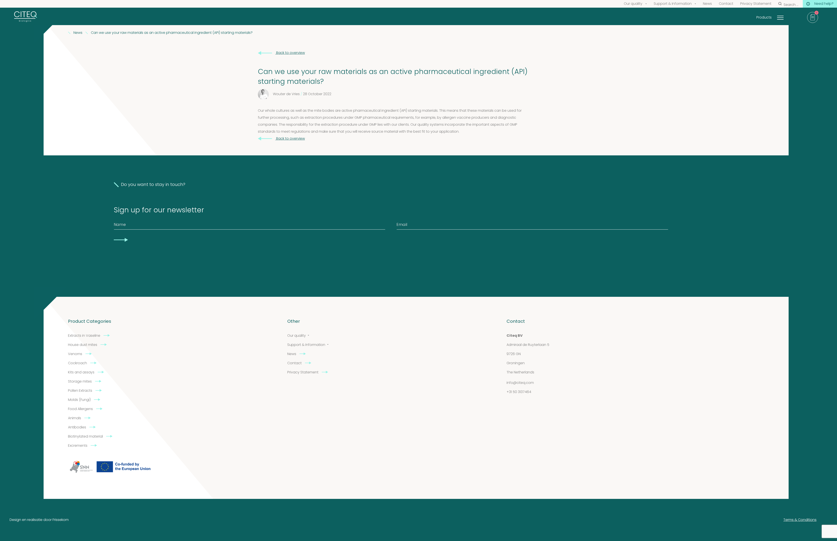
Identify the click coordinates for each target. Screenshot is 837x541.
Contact (726, 4)
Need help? (824, 4)
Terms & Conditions (800, 520)
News (707, 4)
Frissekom (61, 520)
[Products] (785, 16)
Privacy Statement (755, 4)
